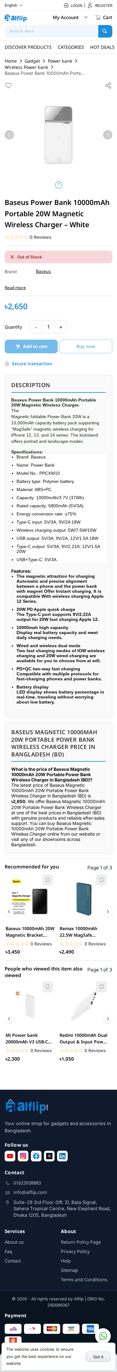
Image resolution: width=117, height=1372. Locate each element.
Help (66, 1261)
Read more (15, 287)
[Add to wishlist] (9, 85)
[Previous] (9, 135)
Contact (13, 1261)
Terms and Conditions (84, 1279)
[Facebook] (36, 1156)
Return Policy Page (81, 1242)
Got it (98, 1356)
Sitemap (69, 1270)
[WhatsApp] (103, 1336)
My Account (66, 17)
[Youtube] (10, 1156)
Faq (8, 1251)
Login (76, 5)
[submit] (105, 31)
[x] (49, 1156)
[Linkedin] (62, 1156)
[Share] (108, 85)
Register (103, 5)
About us (14, 1242)
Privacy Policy (75, 1251)
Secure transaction (32, 363)
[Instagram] (23, 1156)
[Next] (107, 135)
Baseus (43, 271)
